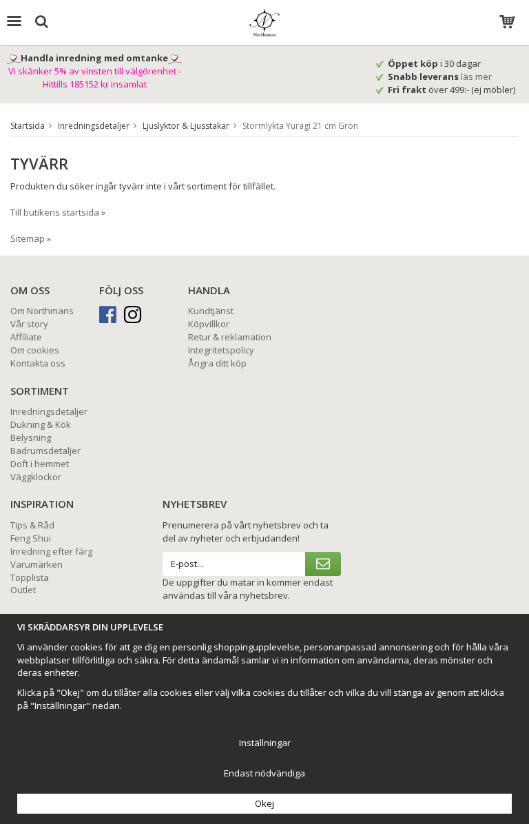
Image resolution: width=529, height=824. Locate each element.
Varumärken (36, 564)
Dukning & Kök (40, 424)
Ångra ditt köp (217, 363)
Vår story (29, 324)
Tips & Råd (32, 525)
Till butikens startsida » (57, 212)
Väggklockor (35, 477)
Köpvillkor (208, 324)
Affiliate (26, 337)
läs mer (477, 76)
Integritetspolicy (221, 350)
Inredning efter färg (51, 551)
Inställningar (265, 743)
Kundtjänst (211, 311)
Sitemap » (30, 238)
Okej (264, 803)
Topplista (29, 577)
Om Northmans (42, 311)
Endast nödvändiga (264, 773)
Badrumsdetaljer (45, 450)
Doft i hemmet (39, 463)
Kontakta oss (37, 363)
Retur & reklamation (229, 337)
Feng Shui (30, 538)
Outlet (23, 590)
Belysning (30, 437)
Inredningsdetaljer (48, 411)
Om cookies (34, 350)
